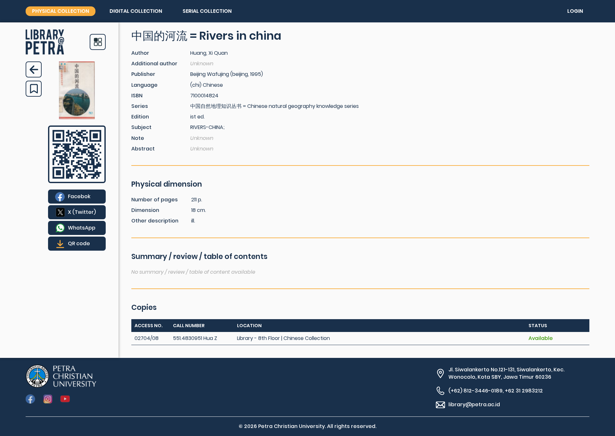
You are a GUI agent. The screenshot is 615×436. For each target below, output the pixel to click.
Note (137, 138)
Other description (154, 220)
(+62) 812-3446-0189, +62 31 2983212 (495, 390)
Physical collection (60, 11)
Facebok (79, 196)
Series (139, 106)
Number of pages (154, 199)
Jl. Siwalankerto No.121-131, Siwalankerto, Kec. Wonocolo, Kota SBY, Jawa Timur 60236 (506, 373)
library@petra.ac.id (474, 404)
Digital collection (136, 11)
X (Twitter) (82, 212)
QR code (79, 243)
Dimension (145, 210)
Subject (141, 127)
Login (575, 11)
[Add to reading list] (34, 89)
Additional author (154, 63)
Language (144, 85)
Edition (140, 116)
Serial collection (207, 11)
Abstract (143, 148)
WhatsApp (81, 227)
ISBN (137, 95)
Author (140, 53)
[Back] (34, 69)
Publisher (143, 74)
